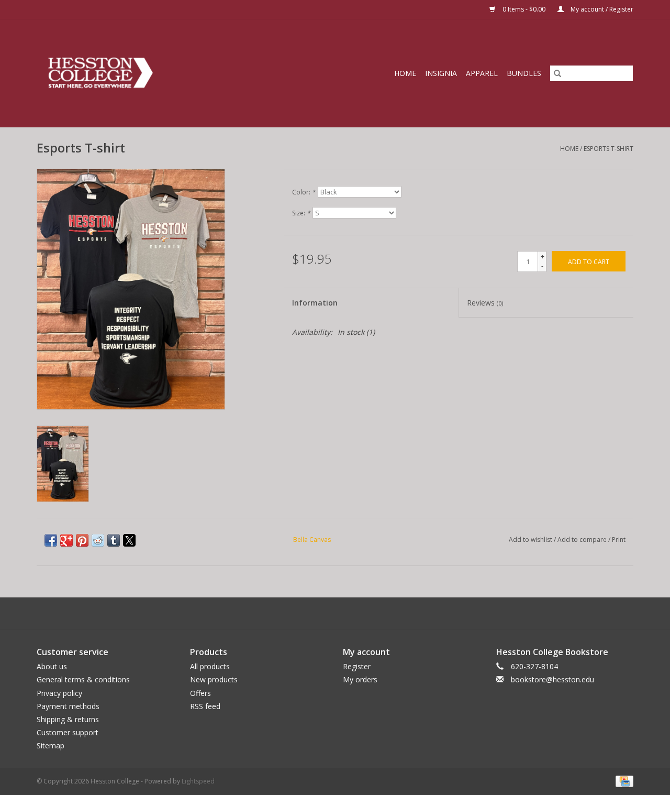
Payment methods (68, 706)
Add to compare (582, 539)
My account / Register (601, 9)
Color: (304, 192)
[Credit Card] (622, 781)
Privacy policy (59, 693)
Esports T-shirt (608, 148)
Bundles (524, 73)
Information (315, 303)
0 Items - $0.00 (524, 9)
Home (405, 73)
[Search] (557, 73)
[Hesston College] (140, 73)
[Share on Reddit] (98, 540)
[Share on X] (129, 540)
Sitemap (50, 745)
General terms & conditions (83, 679)
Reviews (485, 303)
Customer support (67, 732)
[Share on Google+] (66, 540)
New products (214, 679)
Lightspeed (198, 781)
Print (619, 539)
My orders (360, 679)
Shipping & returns (68, 719)
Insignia (441, 73)
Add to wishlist (531, 539)
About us (52, 666)
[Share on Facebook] (50, 540)
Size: (301, 213)
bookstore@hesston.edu (552, 679)
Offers (200, 693)
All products (210, 666)
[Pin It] (82, 540)
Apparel (482, 73)
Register (357, 666)
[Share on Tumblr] (113, 540)
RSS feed (205, 706)
